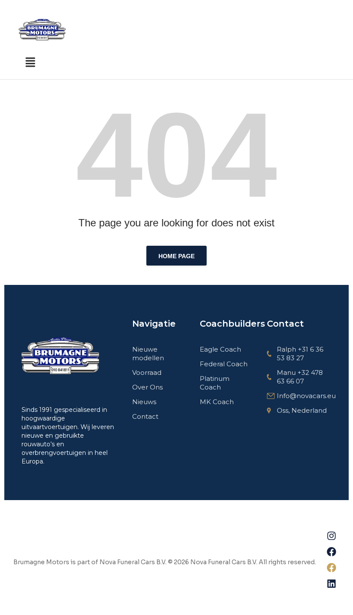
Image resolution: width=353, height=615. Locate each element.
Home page (176, 256)
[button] (30, 62)
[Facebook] (331, 551)
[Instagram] (331, 536)
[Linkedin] (331, 583)
